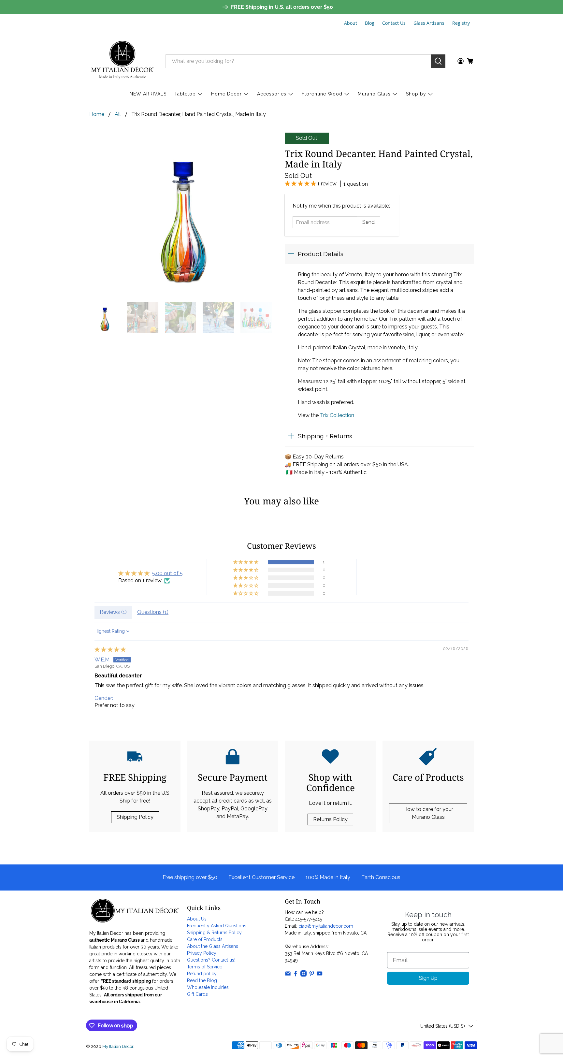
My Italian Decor (117, 1046)
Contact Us (394, 23)
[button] (301, 184)
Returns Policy (330, 819)
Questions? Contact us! (211, 960)
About (350, 23)
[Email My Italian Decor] (288, 975)
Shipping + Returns (325, 436)
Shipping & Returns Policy (214, 932)
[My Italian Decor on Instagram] (303, 975)
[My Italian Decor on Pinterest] (312, 975)
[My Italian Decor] (122, 61)
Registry (461, 23)
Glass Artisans (428, 23)
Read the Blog (202, 980)
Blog (369, 23)
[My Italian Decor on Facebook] (296, 975)
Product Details (320, 253)
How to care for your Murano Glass (428, 813)
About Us (197, 918)
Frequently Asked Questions (216, 925)
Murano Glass (374, 93)
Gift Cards (197, 994)
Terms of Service (204, 966)
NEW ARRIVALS (148, 93)
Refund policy (202, 973)
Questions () (152, 612)
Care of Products (205, 939)
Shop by (416, 93)
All (118, 114)
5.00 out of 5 (167, 573)
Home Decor (226, 93)
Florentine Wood (322, 93)
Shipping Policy (135, 817)
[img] (110, 649)
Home (96, 114)
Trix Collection (337, 415)
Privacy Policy (201, 953)
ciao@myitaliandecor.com (325, 926)
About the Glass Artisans (212, 946)
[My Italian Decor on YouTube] (319, 975)
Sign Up (428, 978)
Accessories (271, 93)
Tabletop (185, 93)
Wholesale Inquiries (208, 987)
